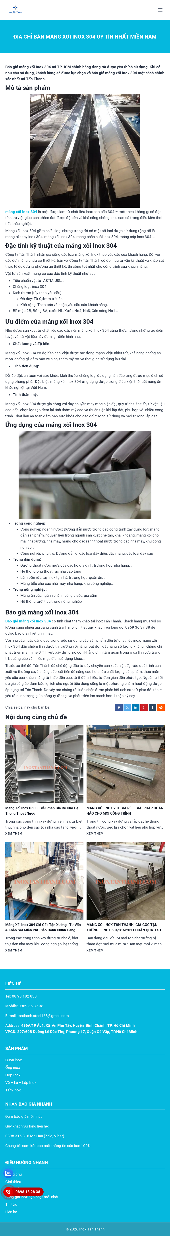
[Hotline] (8, 1192)
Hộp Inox (12, 1075)
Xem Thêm (13, 833)
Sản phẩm (13, 1189)
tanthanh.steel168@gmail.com (43, 1015)
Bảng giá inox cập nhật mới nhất (31, 1197)
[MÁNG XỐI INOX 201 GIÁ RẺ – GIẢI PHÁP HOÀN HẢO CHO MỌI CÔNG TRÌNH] (126, 764)
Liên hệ (11, 1212)
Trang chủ (13, 1174)
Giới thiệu (13, 1182)
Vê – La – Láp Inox (20, 1082)
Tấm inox (13, 1090)
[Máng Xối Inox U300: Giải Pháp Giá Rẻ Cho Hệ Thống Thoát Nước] (44, 764)
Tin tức (11, 1204)
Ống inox (12, 1067)
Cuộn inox (13, 1060)
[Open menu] (160, 10)
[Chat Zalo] (8, 1173)
